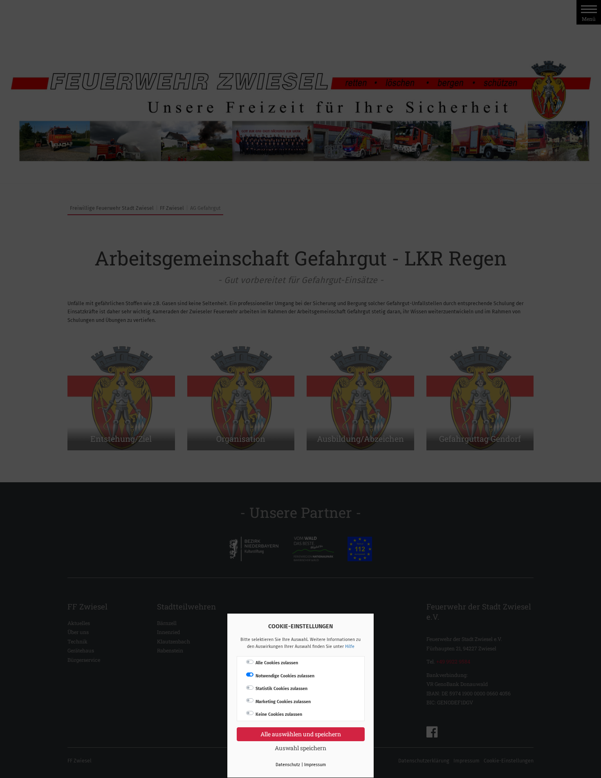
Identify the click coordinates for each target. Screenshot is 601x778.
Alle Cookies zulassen (277, 663)
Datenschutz (288, 764)
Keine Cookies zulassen (279, 714)
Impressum (315, 764)
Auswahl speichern (300, 748)
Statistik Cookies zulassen (281, 688)
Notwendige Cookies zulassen (285, 676)
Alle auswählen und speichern (300, 734)
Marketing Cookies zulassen (283, 701)
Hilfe (349, 646)
